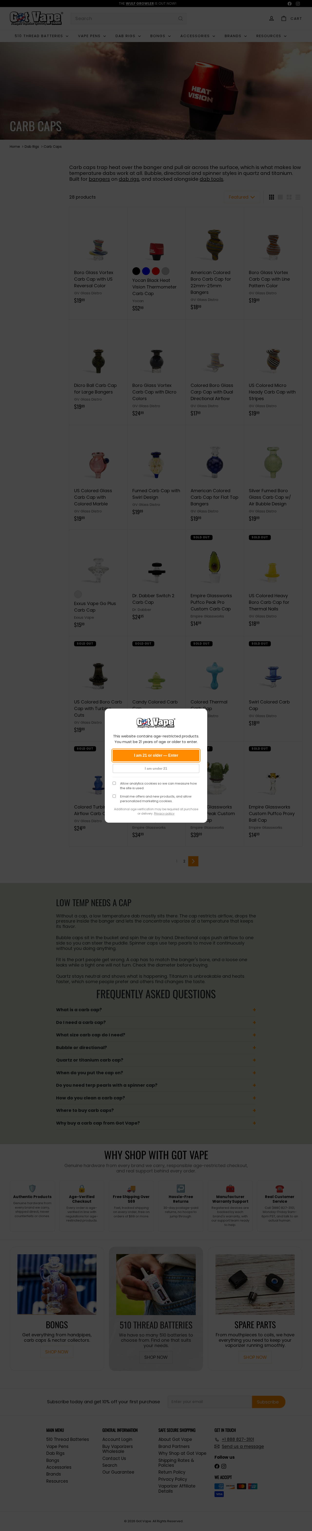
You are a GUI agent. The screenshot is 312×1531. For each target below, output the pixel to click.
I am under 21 (156, 768)
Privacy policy (164, 813)
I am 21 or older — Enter (156, 755)
